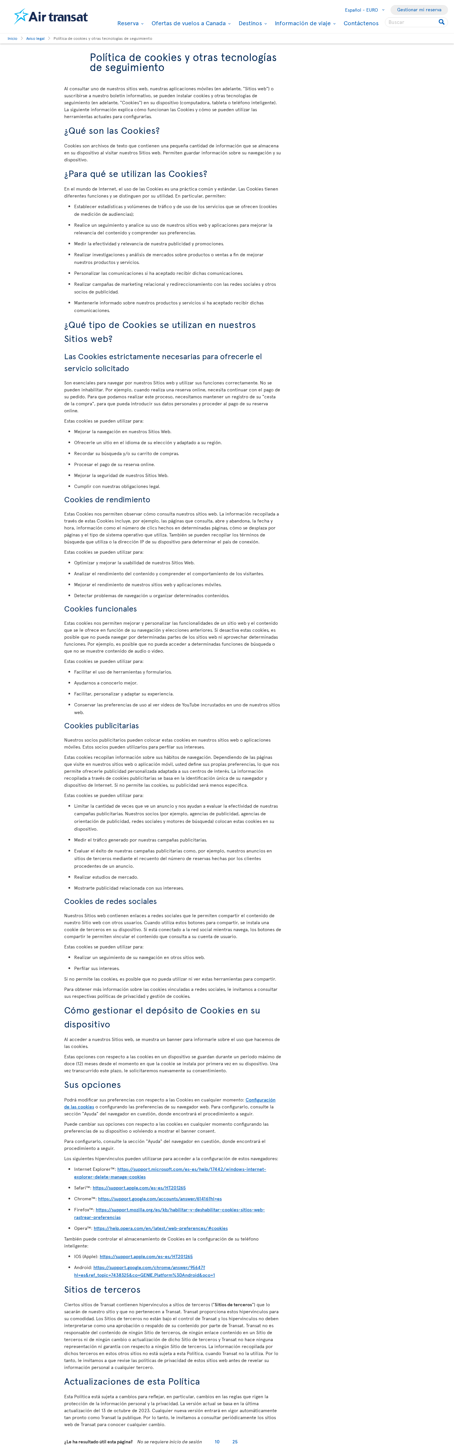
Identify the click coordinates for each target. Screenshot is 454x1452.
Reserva (127, 23)
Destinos (249, 23)
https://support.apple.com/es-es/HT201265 (139, 1187)
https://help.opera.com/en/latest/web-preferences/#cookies (161, 1228)
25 (235, 1441)
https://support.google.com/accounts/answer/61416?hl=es (160, 1198)
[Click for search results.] (442, 22)
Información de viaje (302, 23)
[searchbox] (416, 22)
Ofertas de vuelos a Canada (187, 23)
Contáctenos (361, 23)
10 (217, 1441)
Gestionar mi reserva (419, 9)
